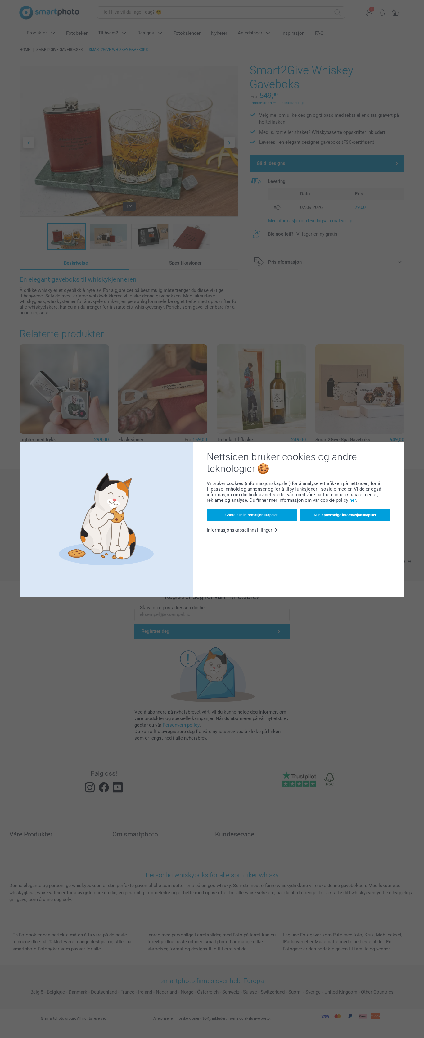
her (353, 500)
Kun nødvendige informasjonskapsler (345, 515)
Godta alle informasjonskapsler (251, 515)
